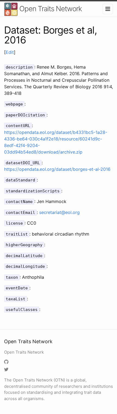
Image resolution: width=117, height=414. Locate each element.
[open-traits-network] (7, 362)
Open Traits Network (50, 8)
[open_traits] (7, 369)
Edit (10, 52)
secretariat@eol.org (59, 212)
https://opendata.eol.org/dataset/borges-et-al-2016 (57, 169)
